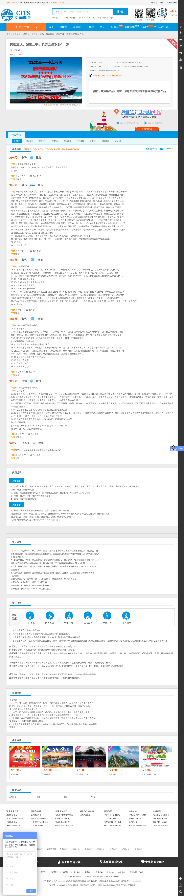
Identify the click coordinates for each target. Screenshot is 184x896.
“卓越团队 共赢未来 (160, 825)
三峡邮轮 (12, 797)
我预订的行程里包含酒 (39, 819)
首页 (51, 27)
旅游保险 (118, 141)
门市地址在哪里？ (62, 819)
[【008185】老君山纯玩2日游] (123, 756)
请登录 (14, 3)
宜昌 (42, 34)
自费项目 (55, 141)
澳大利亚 (73, 18)
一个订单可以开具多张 (39, 822)
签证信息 (29, 141)
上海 (99, 18)
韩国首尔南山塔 (135, 819)
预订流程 (93, 141)
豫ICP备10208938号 (57, 885)
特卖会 (115, 27)
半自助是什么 (11, 822)
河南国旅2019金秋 (160, 819)
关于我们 (43, 872)
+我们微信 (173, 3)
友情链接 (88, 872)
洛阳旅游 (38, 849)
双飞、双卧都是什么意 (15, 819)
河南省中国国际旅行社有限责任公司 (36, 3)
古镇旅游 (75, 849)
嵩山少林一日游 (82, 774)
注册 (20, 3)
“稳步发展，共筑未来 (161, 815)
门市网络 (161, 3)
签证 (102, 27)
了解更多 (61, 3)
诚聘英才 (66, 872)
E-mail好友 (169, 149)
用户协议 (77, 872)
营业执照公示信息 (137, 872)
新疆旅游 (88, 849)
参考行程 (17, 141)
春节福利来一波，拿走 (112, 822)
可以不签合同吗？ (62, 822)
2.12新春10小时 (110, 819)
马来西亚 (81, 18)
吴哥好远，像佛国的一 (112, 815)
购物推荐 (67, 141)
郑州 (66, 18)
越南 (112, 18)
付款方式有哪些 (37, 825)
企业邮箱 (99, 872)
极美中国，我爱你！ (161, 822)
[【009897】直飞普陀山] (24, 756)
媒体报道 (121, 872)
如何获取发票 (36, 815)
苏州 (89, 18)
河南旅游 (100, 849)
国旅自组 (129, 27)
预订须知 (80, 141)
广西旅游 (125, 849)
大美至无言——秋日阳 (137, 825)
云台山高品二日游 (149, 774)
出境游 (63, 27)
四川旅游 (63, 849)
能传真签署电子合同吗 (64, 825)
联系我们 (54, 872)
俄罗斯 (105, 18)
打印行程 (153, 149)
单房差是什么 (11, 815)
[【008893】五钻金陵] (57, 756)
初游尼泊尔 (133, 822)
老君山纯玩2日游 (115, 774)
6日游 (93, 797)
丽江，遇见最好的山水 (112, 825)
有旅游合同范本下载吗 (64, 815)
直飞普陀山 (14, 774)
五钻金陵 (46, 774)
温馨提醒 (105, 141)
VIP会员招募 (161, 27)
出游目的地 (22, 27)
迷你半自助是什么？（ (15, 825)
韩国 (94, 18)
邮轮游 (90, 27)
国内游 (77, 27)
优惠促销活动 (85, 815)
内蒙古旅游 (51, 849)
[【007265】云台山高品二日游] (156, 756)
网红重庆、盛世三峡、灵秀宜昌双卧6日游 (65, 34)
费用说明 (42, 141)
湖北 (38, 797)
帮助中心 (110, 872)
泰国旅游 (138, 849)
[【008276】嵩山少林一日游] (90, 756)
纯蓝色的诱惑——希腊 (137, 815)
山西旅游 (113, 849)
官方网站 (54, 3)
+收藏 (153, 3)
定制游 (144, 27)
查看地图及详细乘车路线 (112, 666)
